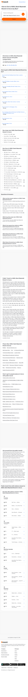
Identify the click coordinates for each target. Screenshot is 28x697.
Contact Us (16, 667)
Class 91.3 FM (5, 365)
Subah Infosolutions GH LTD (8, 370)
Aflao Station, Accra (7, 404)
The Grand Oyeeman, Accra (8, 415)
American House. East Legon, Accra (10, 420)
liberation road (19, 357)
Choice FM (21, 362)
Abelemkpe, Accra (6, 384)
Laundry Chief (17, 352)
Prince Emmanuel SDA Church (9, 357)
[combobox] (14, 13)
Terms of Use (3, 667)
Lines (16, 650)
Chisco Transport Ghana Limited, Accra (11, 389)
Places (16, 652)
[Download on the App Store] (13, 664)
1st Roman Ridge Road (19, 350)
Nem (4, 367)
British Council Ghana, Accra (9, 394)
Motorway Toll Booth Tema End (16, 365)
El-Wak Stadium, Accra (16, 384)
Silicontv (19, 367)
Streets (16, 654)
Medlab (4, 347)
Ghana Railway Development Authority (11, 355)
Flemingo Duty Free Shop (11, 367)
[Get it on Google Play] (5, 664)
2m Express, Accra (19, 401)
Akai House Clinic (6, 350)
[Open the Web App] (21, 664)
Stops (16, 656)
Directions (16, 660)
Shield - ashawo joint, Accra (8, 401)
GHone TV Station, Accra (17, 404)
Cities (16, 658)
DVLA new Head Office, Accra (9, 396)
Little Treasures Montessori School (10, 362)
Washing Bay (5, 360)
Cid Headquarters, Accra (8, 386)
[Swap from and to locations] (23, 14)
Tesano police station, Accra (9, 377)
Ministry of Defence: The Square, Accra (11, 417)
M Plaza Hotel (12, 360)
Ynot (12, 350)
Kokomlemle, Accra (7, 406)
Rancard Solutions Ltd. (11, 347)
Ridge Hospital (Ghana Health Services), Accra (12, 391)
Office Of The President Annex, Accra (11, 412)
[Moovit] (5, 2)
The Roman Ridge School (8, 352)
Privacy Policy (10, 667)
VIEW (14, 134)
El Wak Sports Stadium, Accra (9, 399)
